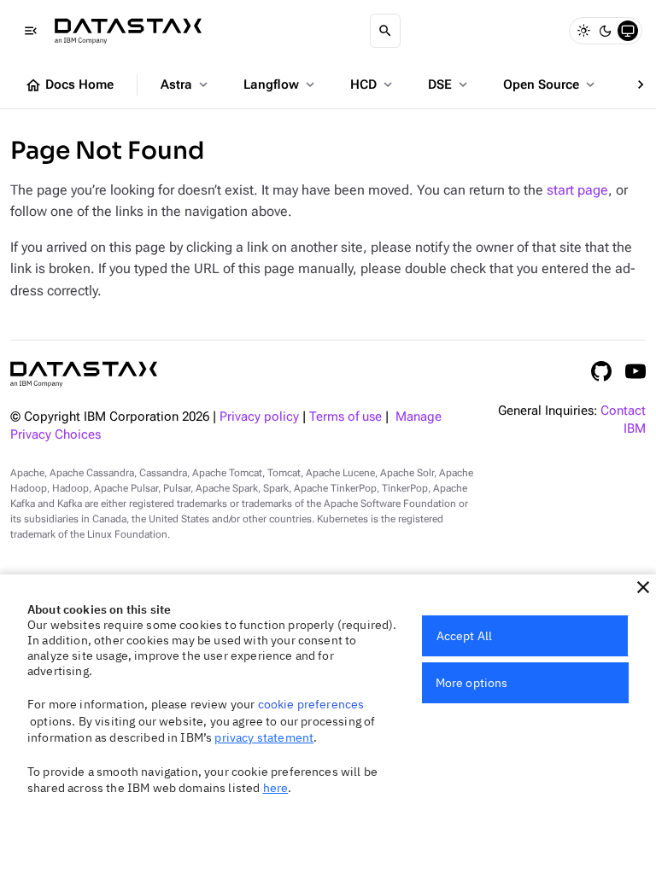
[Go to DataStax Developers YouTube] (635, 371)
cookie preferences (311, 704)
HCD (372, 84)
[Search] (385, 31)
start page (577, 190)
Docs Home (69, 85)
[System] (628, 30)
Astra (186, 84)
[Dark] (605, 30)
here (276, 787)
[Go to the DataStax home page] (83, 374)
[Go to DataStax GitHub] (601, 371)
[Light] (583, 30)
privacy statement (263, 737)
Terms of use (345, 417)
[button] (643, 587)
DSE (449, 84)
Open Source (550, 84)
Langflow (280, 84)
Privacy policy (259, 417)
